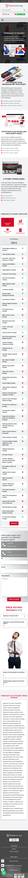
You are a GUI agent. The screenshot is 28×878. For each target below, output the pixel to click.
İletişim (14, 849)
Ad (2, 558)
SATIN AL (14, 523)
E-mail (3, 567)
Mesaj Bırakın (5, 575)
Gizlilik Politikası (14, 851)
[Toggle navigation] (2, 20)
